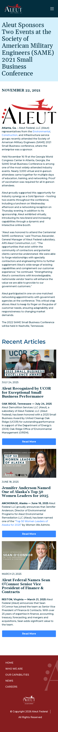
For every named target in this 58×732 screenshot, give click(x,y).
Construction (10, 135)
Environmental (41, 131)
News (9, 680)
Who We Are (14, 668)
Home (9, 662)
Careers (11, 686)
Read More (29, 441)
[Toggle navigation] (52, 9)
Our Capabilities (17, 674)
